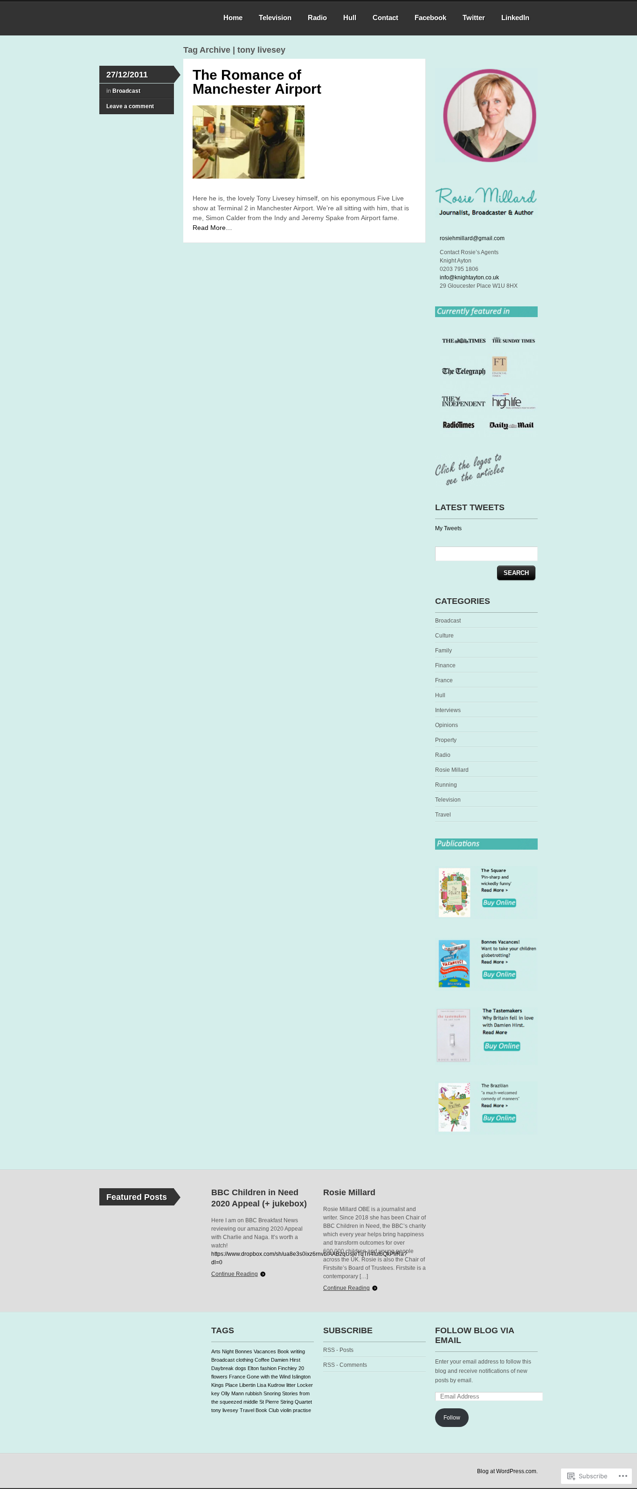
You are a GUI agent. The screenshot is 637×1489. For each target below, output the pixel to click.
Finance (445, 665)
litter (291, 1385)
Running (446, 785)
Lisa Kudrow (271, 1385)
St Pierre (269, 1402)
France (444, 680)
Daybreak (222, 1368)
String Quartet (296, 1402)
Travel (443, 814)
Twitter (474, 17)
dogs (240, 1368)
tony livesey (224, 1410)
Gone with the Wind (269, 1376)
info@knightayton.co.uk (469, 277)
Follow (451, 1417)
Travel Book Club (259, 1410)
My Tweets (448, 528)
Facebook (430, 17)
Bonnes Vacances (255, 1351)
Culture (444, 635)
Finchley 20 (291, 1368)
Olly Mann (232, 1393)
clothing (244, 1360)
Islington (301, 1376)
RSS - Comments (345, 1365)
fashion (268, 1368)
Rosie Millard (452, 770)
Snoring (272, 1393)
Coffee (262, 1360)
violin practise (295, 1410)
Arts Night (222, 1351)
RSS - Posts (338, 1350)
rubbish (253, 1393)
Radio (317, 17)
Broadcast (126, 91)
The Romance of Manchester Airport (257, 82)
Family (443, 650)
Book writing (291, 1351)
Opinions (446, 725)
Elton (253, 1368)
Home (232, 17)
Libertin (247, 1385)
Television (275, 17)
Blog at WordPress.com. (507, 1471)
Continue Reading (234, 1274)
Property (446, 740)
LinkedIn (515, 17)
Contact (385, 17)
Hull (349, 17)
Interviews (448, 710)
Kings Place (224, 1385)
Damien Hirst (285, 1360)
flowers (219, 1376)
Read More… (212, 227)
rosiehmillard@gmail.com (472, 238)
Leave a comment (130, 106)
